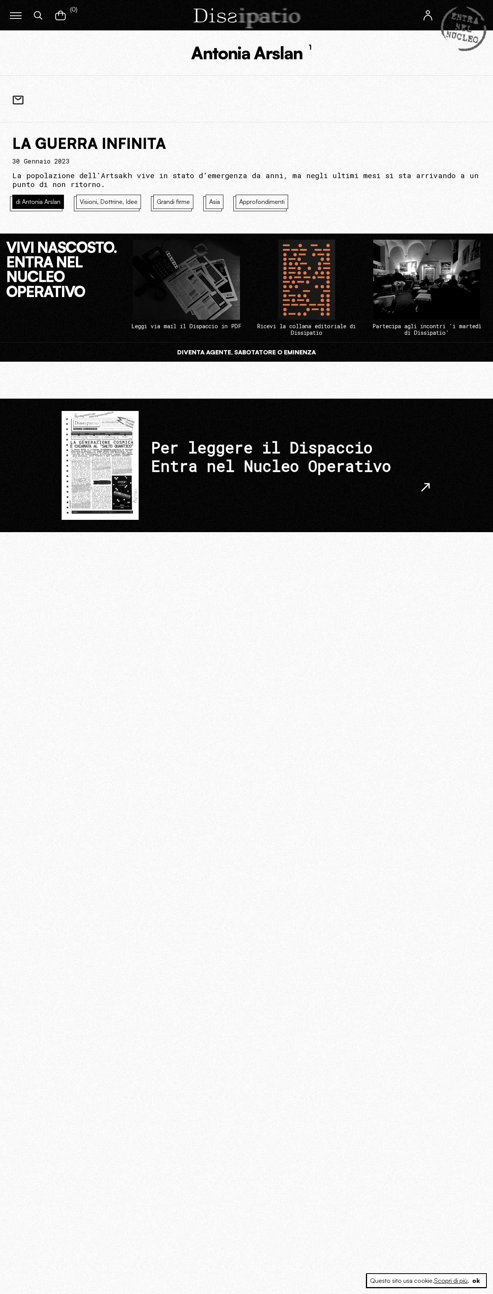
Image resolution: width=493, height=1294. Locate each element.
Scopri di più (451, 1280)
